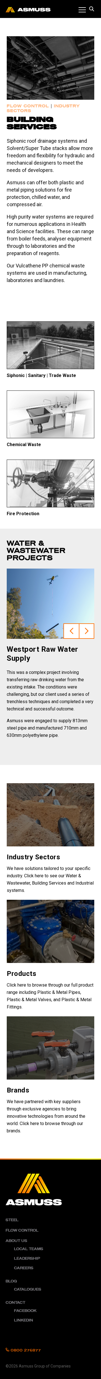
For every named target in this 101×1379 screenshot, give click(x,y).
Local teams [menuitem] (28, 1249)
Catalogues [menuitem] (27, 1289)
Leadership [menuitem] (27, 1258)
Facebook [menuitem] (25, 1310)
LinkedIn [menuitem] (23, 1320)
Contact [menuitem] (15, 1302)
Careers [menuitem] (23, 1268)
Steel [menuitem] (12, 1220)
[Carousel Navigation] (78, 604)
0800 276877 (25, 1350)
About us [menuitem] (16, 1240)
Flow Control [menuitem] (22, 1230)
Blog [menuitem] (11, 1281)
